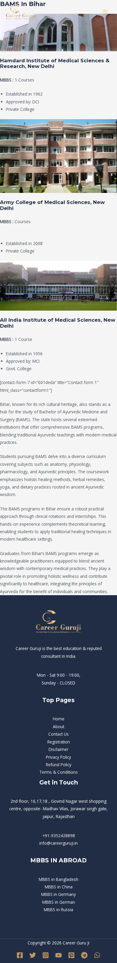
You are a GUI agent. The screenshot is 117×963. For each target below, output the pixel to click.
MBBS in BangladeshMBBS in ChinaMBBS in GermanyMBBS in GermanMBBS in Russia (58, 894)
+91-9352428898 (58, 835)
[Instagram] (45, 955)
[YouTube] (58, 955)
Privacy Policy (58, 757)
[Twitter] (32, 955)
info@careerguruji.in (58, 843)
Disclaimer (58, 749)
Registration (58, 742)
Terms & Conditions (58, 772)
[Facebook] (19, 955)
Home (58, 719)
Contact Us (58, 734)
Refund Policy (58, 764)
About (58, 726)
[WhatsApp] (97, 955)
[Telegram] (84, 955)
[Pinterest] (71, 955)
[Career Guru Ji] (21, 11)
